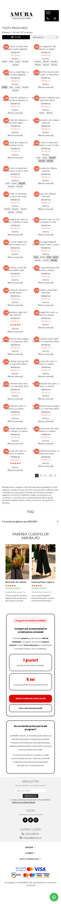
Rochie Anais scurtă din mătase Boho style (15, 268)
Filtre (17, 37)
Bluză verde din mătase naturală (46, 169)
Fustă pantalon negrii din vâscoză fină (15, 313)
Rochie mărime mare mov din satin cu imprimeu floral (15, 385)
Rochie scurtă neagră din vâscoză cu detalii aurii (15, 243)
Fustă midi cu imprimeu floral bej (45, 291)
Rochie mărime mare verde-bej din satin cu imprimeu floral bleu (45, 73)
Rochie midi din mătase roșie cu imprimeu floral (46, 99)
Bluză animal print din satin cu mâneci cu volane (45, 429)
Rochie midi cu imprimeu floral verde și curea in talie (46, 143)
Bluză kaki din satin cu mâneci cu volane (15, 407)
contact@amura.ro (32, 837)
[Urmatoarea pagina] (55, 475)
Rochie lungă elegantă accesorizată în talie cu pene (45, 243)
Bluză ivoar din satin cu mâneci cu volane (15, 452)
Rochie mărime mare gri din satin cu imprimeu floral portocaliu (15, 362)
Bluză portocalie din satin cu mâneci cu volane (45, 385)
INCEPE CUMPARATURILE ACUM (31, 698)
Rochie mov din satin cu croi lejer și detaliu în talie (45, 220)
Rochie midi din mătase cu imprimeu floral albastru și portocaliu (15, 99)
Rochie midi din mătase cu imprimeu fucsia (15, 143)
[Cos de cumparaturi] (55, 18)
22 (51, 475)
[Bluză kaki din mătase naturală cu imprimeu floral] (17, 561)
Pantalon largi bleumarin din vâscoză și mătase (45, 268)
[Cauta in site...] (48, 24)
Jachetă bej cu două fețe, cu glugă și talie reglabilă (15, 73)
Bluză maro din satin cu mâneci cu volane (45, 362)
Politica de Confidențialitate (23, 802)
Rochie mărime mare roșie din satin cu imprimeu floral (45, 340)
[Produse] (48, 14)
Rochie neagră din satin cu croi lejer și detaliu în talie (15, 220)
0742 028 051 (32, 833)
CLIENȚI (29, 853)
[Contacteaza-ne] (48, 18)
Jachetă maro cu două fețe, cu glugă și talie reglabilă (15, 47)
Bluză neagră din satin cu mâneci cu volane (46, 313)
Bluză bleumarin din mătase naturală (45, 121)
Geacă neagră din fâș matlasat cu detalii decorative (46, 47)
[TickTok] (30, 820)
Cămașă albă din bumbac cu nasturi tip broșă (45, 452)
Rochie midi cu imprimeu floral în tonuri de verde (15, 195)
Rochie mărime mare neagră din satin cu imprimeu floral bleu (15, 340)
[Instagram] (35, 820)
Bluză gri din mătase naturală (46, 195)
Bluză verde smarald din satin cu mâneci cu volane (15, 429)
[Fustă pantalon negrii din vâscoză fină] (43, 561)
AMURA (29, 847)
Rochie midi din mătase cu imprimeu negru (15, 121)
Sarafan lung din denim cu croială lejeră (15, 291)
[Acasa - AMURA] (21, 16)
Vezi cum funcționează (30, 708)
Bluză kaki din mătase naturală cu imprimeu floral (29, 582)
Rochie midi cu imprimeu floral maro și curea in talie (15, 169)
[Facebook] (25, 820)
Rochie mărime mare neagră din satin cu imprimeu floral (45, 407)
